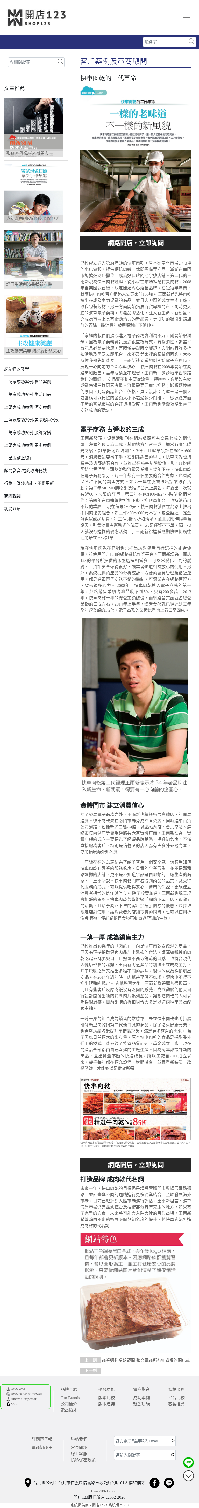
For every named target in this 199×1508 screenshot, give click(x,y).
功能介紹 (12, 509)
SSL (14, 1404)
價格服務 (176, 1389)
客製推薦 (176, 1404)
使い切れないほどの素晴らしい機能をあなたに (135, 1165)
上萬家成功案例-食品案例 (27, 382)
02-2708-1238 (103, 1491)
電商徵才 (69, 1410)
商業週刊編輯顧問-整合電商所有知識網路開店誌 (137, 1360)
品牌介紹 (69, 1389)
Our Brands (70, 1398)
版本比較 (106, 1398)
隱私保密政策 (83, 1460)
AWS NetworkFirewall (26, 1394)
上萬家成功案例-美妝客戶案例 (31, 420)
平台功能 (106, 1389)
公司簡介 (69, 1404)
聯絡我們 (79, 1439)
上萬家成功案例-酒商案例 (27, 407)
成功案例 (141, 1398)
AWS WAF (18, 1389)
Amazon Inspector (23, 1399)
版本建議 (106, 1404)
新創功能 (141, 1404)
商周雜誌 (12, 496)
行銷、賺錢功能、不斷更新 (29, 483)
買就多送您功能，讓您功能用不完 (135, 243)
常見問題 (79, 1447)
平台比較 (176, 1398)
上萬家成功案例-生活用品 (27, 394)
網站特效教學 (16, 369)
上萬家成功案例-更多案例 (27, 445)
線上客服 (79, 1454)
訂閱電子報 (42, 1439)
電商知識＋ (42, 1447)
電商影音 (141, 1389)
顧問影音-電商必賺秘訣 (25, 470)
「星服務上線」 (18, 458)
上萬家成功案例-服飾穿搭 (27, 432)
